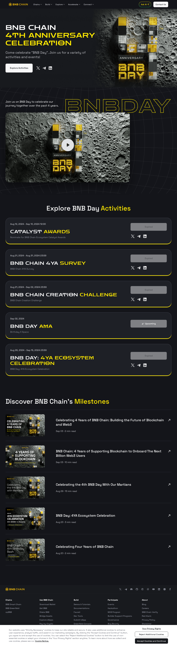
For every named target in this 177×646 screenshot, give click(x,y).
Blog (144, 604)
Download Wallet (47, 604)
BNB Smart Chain (13, 604)
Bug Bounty (113, 624)
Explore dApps (46, 620)
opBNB (9, 612)
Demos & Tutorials (82, 604)
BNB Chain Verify (150, 612)
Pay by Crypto (46, 624)
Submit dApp (80, 620)
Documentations (81, 608)
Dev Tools (78, 616)
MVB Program (114, 612)
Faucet (77, 612)
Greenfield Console (82, 624)
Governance (113, 620)
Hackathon (113, 608)
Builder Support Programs (120, 616)
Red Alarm (146, 616)
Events (111, 604)
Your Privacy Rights (151, 628)
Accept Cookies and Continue (151, 641)
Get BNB (43, 608)
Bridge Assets (46, 616)
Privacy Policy (148, 620)
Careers (145, 608)
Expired (149, 226)
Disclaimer (146, 624)
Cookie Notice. (42, 641)
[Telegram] (44, 68)
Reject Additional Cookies (151, 634)
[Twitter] (38, 68)
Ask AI (144, 4)
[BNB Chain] (18, 4)
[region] (88, 635)
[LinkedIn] (50, 68)
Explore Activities (19, 68)
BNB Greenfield (12, 608)
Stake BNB (44, 612)
